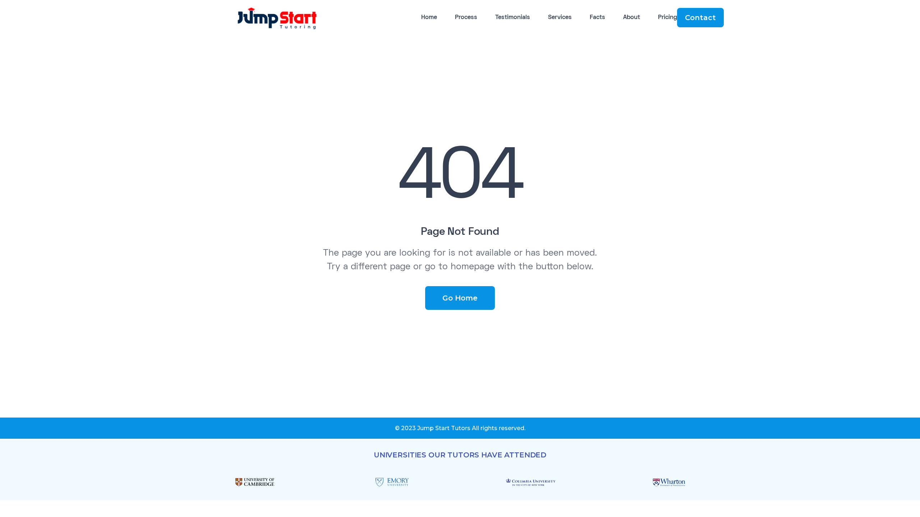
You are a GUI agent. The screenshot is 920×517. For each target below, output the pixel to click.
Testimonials (512, 17)
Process (466, 17)
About (631, 17)
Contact (700, 17)
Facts (597, 17)
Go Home (460, 298)
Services (560, 17)
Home (429, 17)
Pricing (667, 17)
